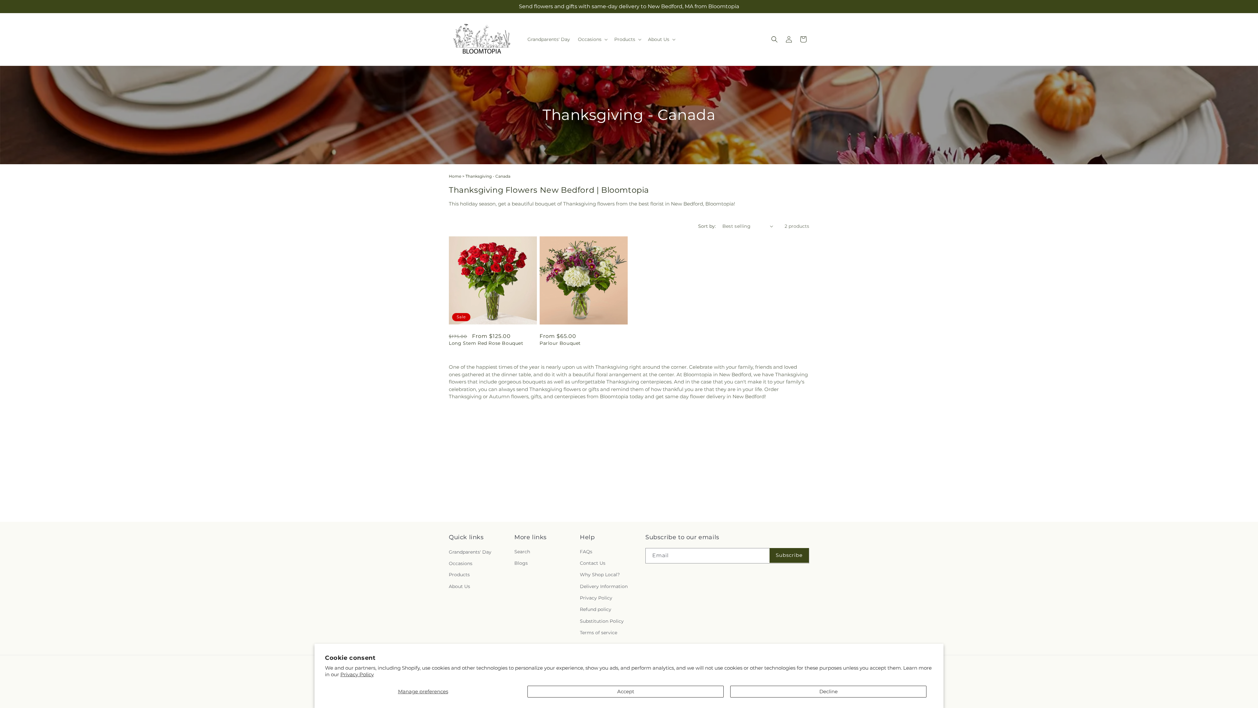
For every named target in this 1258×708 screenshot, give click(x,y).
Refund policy (595, 610)
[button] (592, 39)
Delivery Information (604, 586)
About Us (459, 586)
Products (459, 575)
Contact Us (592, 563)
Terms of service (598, 633)
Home (455, 176)
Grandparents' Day (470, 552)
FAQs (586, 552)
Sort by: (707, 226)
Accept (625, 691)
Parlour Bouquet (560, 343)
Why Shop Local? (600, 575)
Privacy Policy (357, 674)
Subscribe (789, 555)
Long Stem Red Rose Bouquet (486, 343)
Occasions (460, 563)
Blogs (521, 563)
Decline (828, 691)
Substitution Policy (602, 621)
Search (522, 552)
